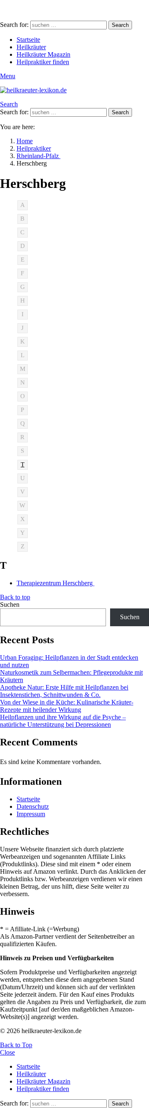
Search (120, 25)
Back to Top (16, 1044)
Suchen (9, 604)
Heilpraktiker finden (43, 61)
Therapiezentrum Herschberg (55, 582)
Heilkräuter (31, 46)
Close (7, 1052)
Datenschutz (33, 806)
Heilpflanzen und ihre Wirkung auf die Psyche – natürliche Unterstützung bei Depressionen (63, 721)
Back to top (15, 597)
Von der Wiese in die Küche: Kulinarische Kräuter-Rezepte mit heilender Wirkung (66, 706)
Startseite (28, 39)
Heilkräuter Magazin (43, 54)
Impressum (31, 813)
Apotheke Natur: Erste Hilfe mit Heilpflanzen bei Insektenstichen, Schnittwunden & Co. (64, 691)
